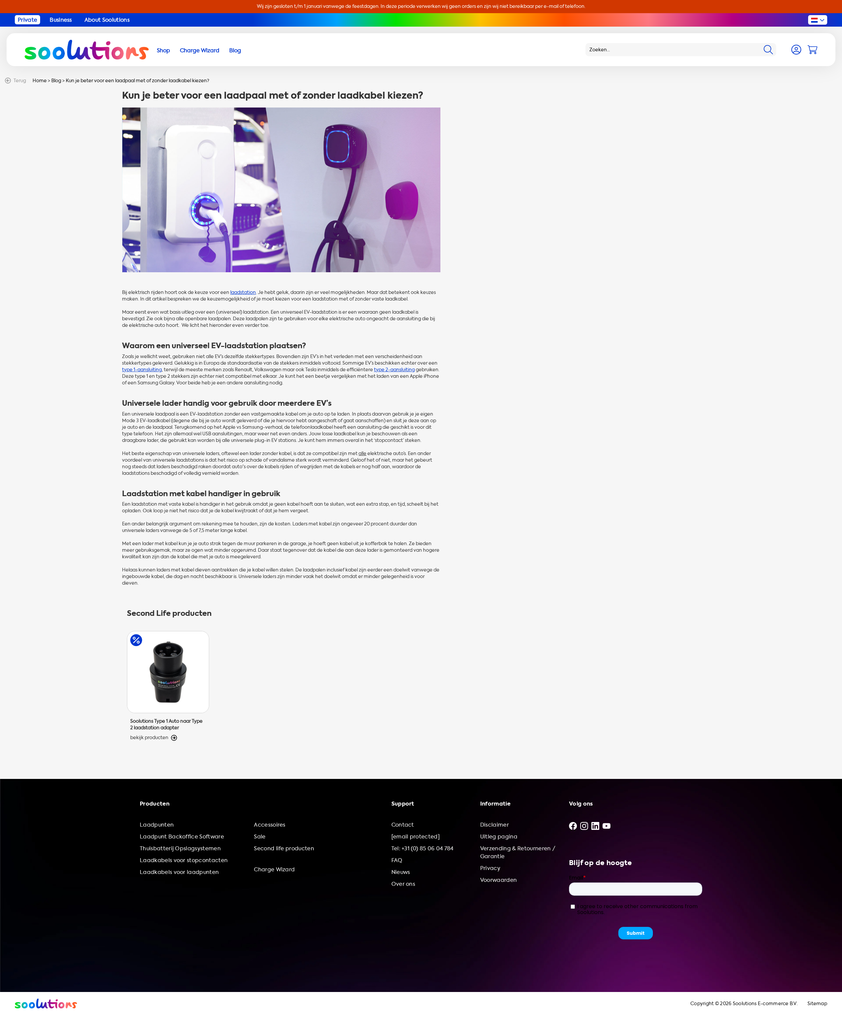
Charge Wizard (274, 869)
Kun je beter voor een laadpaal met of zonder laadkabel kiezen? (137, 81)
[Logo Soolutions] (87, 49)
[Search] (768, 49)
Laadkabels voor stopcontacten (184, 860)
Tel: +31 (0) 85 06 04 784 (422, 848)
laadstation (243, 292)
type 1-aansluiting (142, 370)
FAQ (397, 860)
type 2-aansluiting (394, 370)
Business (61, 19)
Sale (259, 836)
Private (27, 19)
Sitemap (817, 1003)
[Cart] (812, 50)
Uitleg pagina (498, 836)
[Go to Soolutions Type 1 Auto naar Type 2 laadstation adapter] (168, 686)
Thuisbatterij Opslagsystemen (180, 848)
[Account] (796, 50)
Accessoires (269, 824)
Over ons (403, 884)
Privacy (490, 868)
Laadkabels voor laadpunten (179, 872)
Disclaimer (494, 824)
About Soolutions (107, 19)
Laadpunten (157, 824)
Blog (56, 81)
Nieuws (400, 872)
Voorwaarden (498, 880)
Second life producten (284, 848)
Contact (402, 824)
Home (40, 81)
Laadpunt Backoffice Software (182, 836)
